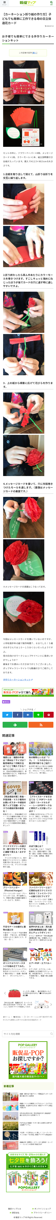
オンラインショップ (42, 1208)
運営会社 (15, 1212)
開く (34, 52)
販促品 (6, 702)
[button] (51, 1034)
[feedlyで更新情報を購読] (15, 725)
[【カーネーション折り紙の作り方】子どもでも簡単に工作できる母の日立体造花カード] (28, 715)
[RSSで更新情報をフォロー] (41, 725)
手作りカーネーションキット (16, 679)
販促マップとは (14, 1208)
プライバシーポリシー (42, 1212)
